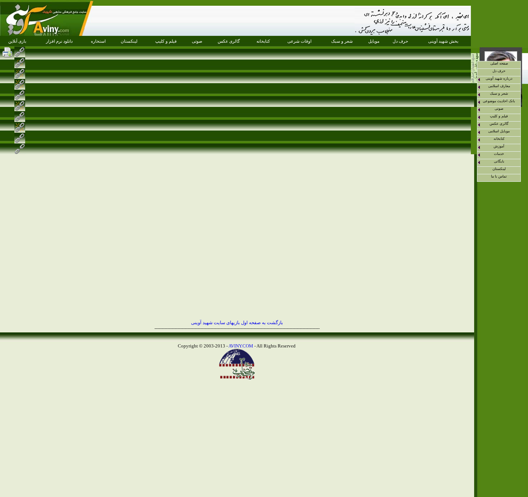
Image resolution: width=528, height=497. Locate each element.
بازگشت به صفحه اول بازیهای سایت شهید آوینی (237, 322)
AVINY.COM (240, 346)
